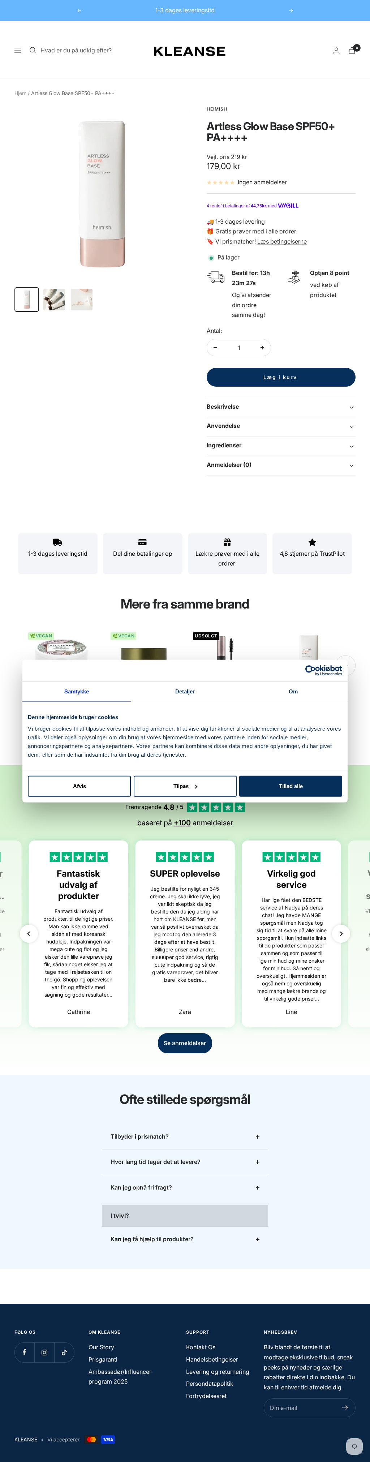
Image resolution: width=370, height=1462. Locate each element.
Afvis (79, 786)
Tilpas (181, 786)
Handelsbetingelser (212, 1359)
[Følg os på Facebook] (24, 1352)
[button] (29, 934)
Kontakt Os (200, 1347)
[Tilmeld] (345, 1407)
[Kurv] (352, 50)
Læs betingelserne (282, 241)
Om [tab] (293, 691)
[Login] (336, 50)
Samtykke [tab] (76, 691)
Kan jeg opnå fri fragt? (141, 1187)
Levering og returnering (217, 1371)
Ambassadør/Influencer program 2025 (120, 1376)
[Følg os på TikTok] (64, 1352)
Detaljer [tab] (185, 691)
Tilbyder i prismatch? (140, 1136)
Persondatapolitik (209, 1383)
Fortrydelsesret (206, 1395)
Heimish (217, 109)
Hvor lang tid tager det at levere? (156, 1161)
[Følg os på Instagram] (44, 1352)
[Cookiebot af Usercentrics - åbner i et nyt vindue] (310, 670)
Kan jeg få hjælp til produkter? (152, 1239)
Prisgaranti (103, 1359)
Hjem (20, 93)
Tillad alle (291, 786)
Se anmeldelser (185, 1043)
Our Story (101, 1347)
